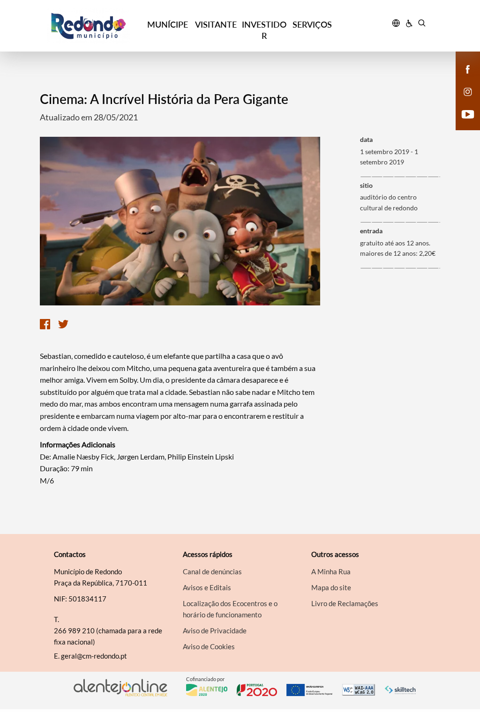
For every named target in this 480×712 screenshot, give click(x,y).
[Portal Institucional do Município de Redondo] (95, 26)
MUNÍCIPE (167, 24)
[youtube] (468, 113)
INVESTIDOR (264, 30)
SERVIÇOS (312, 24)
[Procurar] (421, 24)
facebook (462, 78)
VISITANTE (216, 24)
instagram (462, 101)
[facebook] (468, 68)
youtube (462, 123)
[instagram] (468, 90)
